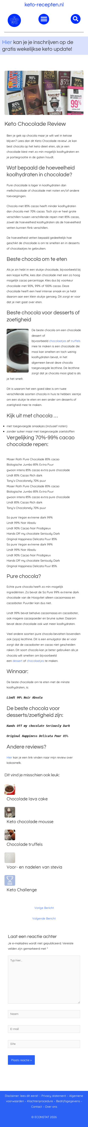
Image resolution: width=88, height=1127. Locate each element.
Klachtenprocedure (40, 1101)
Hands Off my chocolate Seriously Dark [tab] (33, 533)
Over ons (51, 1106)
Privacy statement (53, 1095)
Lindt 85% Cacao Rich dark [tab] (24, 475)
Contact (36, 1106)
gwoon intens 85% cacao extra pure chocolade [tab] (38, 470)
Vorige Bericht (44, 908)
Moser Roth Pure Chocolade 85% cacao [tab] (33, 459)
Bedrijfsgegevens (68, 1101)
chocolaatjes (57, 341)
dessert (17, 660)
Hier (7, 42)
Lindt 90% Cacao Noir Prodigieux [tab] (29, 528)
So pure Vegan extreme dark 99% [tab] (30, 517)
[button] (43, 19)
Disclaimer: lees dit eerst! (21, 1095)
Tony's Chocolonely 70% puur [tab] (26, 480)
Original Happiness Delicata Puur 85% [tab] (32, 539)
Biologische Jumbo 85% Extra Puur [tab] (30, 464)
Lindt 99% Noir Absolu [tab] (21, 522)
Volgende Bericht (44, 918)
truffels (75, 341)
